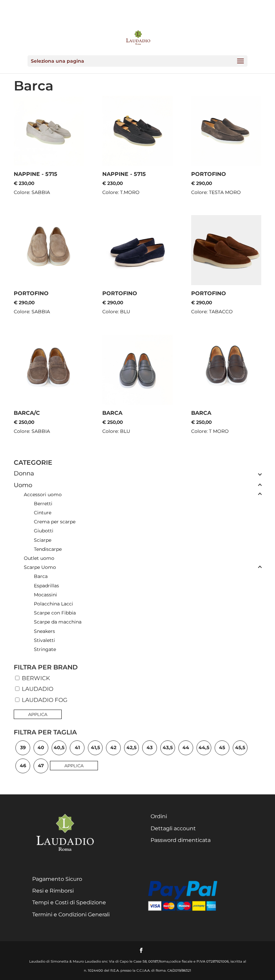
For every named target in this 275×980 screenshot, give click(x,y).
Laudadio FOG (43, 700)
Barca (41, 576)
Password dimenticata (181, 840)
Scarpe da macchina (57, 622)
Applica (37, 714)
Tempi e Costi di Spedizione (69, 902)
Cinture (42, 513)
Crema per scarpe (54, 522)
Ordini (159, 816)
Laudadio (36, 688)
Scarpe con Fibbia (55, 613)
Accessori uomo (43, 495)
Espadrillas (46, 586)
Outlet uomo (39, 558)
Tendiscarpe (48, 549)
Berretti (43, 504)
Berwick (35, 678)
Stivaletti (44, 640)
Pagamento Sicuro (57, 879)
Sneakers (44, 631)
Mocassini (45, 595)
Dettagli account (173, 828)
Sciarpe (42, 540)
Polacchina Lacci (53, 604)
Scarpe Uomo (40, 567)
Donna (24, 473)
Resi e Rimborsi (53, 891)
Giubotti (43, 531)
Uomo (23, 485)
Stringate (45, 649)
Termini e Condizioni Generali (71, 914)
